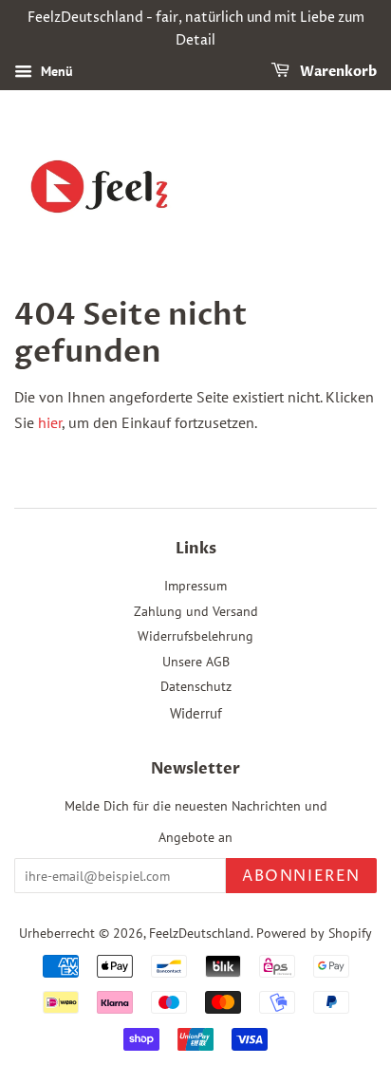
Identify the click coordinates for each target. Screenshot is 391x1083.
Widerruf (196, 713)
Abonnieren (301, 876)
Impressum (195, 585)
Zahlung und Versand (196, 611)
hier (50, 422)
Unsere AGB (196, 661)
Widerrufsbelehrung (195, 635)
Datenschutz (196, 686)
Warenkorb (337, 72)
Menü (55, 71)
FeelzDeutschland (200, 933)
